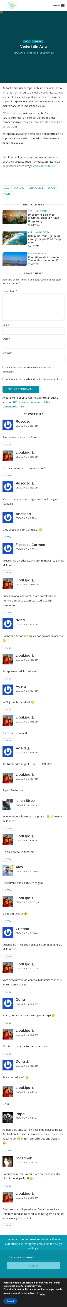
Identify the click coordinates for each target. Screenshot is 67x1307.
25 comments (47, 52)
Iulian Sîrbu (25, 800)
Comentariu (10, 291)
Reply (8, 444)
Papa (20, 1114)
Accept (10, 1301)
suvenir (52, 187)
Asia (27, 41)
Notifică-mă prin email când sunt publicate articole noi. (35, 379)
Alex (19, 867)
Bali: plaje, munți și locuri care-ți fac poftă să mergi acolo (44, 239)
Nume (7, 324)
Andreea (23, 513)
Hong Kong (41, 211)
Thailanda (40, 253)
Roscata (23, 421)
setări (43, 1294)
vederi (7, 193)
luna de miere (36, 187)
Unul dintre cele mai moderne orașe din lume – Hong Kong (44, 218)
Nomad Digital (43, 232)
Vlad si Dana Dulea (44, 166)
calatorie (18, 187)
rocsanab (24, 1158)
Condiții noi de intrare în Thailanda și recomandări (44, 259)
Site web (7, 352)
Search (33, 1265)
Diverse (37, 41)
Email (6, 338)
